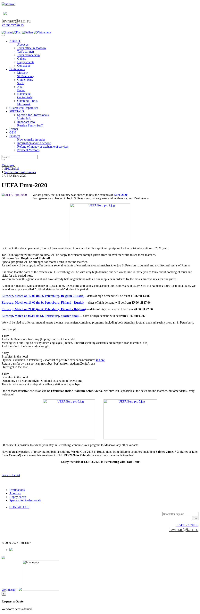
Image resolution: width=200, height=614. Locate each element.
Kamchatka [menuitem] (24, 93)
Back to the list (11, 475)
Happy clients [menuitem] (25, 62)
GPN (12, 132)
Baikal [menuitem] (21, 90)
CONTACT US (19, 507)
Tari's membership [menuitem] (28, 55)
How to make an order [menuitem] (31, 139)
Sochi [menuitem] (20, 83)
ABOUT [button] (15, 41)
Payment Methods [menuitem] (28, 150)
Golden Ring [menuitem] (25, 79)
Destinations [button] (17, 69)
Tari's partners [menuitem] (25, 51)
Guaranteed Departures (23, 107)
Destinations (17, 489)
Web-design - (10, 589)
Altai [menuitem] (20, 86)
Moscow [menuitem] (22, 72)
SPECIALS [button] (16, 111)
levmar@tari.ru (16, 20)
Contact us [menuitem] (23, 65)
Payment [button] (14, 136)
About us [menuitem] (23, 44)
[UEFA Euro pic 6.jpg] (69, 438)
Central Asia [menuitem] (24, 97)
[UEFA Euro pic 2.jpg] (100, 242)
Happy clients (17, 496)
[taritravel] (8, 4)
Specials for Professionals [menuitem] (33, 115)
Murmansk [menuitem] (23, 104)
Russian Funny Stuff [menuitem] (30, 125)
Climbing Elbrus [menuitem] (27, 100)
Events (13, 129)
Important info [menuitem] (26, 122)
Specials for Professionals (25, 500)
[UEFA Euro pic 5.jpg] (130, 438)
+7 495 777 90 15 (13, 25)
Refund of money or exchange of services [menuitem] (43, 146)
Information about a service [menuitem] (34, 143)
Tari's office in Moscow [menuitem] (31, 48)
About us (15, 493)
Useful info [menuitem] (24, 118)
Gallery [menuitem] (21, 58)
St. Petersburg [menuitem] (25, 76)
